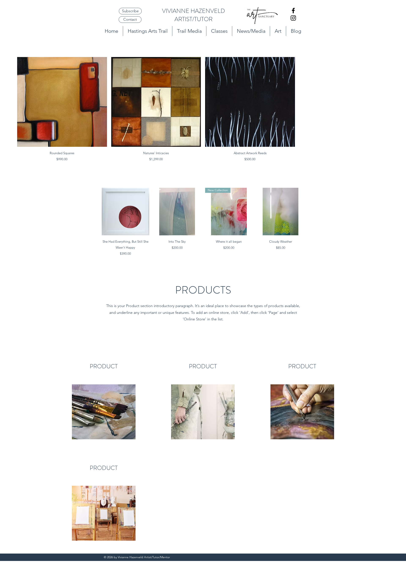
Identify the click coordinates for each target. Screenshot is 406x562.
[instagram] (293, 18)
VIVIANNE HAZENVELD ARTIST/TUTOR (193, 15)
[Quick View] (62, 102)
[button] (130, 11)
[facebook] (293, 10)
